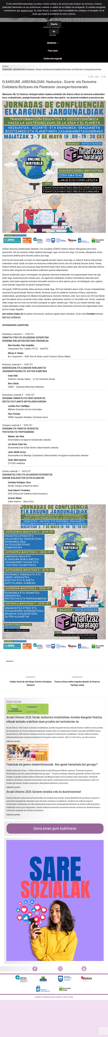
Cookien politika (67, 997)
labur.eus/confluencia (11, 317)
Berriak (10, 661)
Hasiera (5, 66)
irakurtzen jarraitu (13, 741)
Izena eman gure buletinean (54, 828)
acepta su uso (27, 10)
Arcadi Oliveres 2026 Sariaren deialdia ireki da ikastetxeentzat (43, 791)
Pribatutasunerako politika (52, 997)
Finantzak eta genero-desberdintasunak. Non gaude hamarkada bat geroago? (52, 764)
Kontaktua (38, 997)
